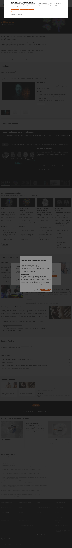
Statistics (27, 11)
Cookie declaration (14, 14)
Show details (20, 14)
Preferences (21, 11)
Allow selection (30, 9)
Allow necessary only (22, 9)
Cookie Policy (48, 4)
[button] (70, 136)
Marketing (34, 11)
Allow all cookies (14, 9)
